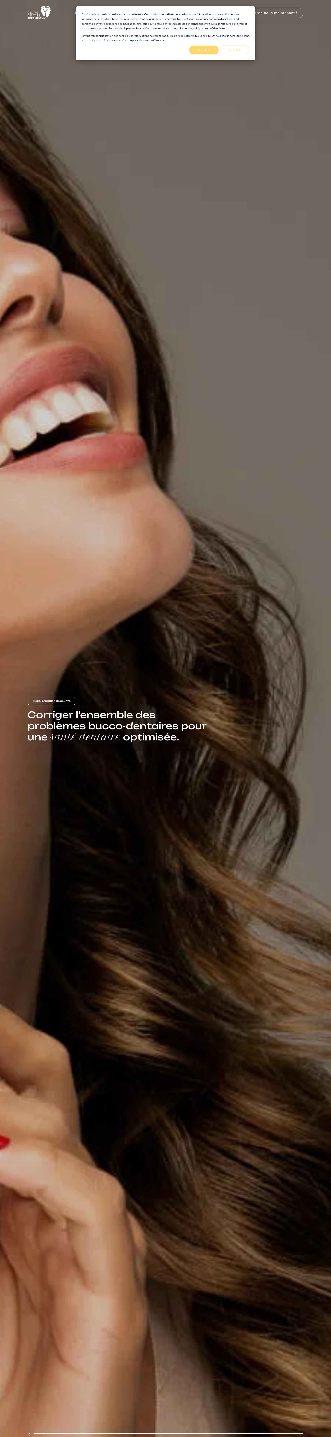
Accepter (204, 50)
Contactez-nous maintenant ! (270, 13)
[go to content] (29, 1433)
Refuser (234, 50)
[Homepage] (39, 12)
